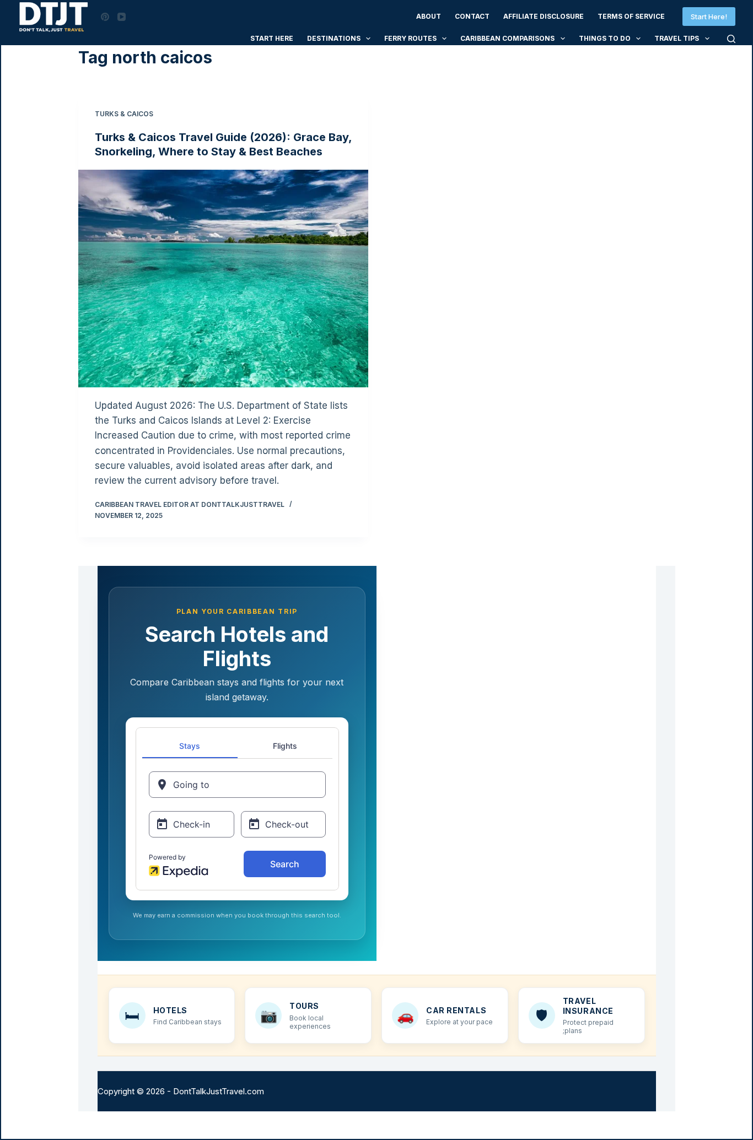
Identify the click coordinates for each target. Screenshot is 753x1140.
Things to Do (605, 38)
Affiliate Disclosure (543, 16)
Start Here (271, 38)
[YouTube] (121, 17)
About (428, 16)
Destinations (334, 38)
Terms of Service (631, 16)
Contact (472, 16)
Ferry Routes (410, 38)
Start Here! (709, 16)
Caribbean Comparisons (507, 38)
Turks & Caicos (124, 114)
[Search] (731, 39)
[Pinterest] (105, 17)
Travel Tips (676, 38)
